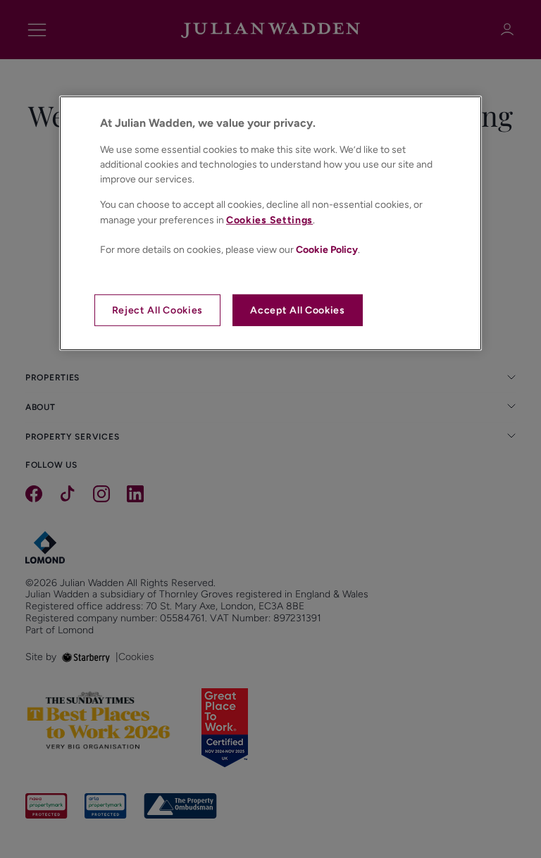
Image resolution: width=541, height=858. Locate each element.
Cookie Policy (327, 250)
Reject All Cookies (158, 310)
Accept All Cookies (297, 310)
